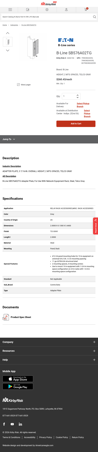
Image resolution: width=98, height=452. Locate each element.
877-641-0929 (9, 415)
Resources (9, 350)
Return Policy (78, 437)
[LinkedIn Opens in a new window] (20, 424)
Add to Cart (76, 123)
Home (5, 25)
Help (5, 359)
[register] (27, 9)
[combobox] (46, 17)
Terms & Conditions (11, 437)
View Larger (26, 85)
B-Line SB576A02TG (29, 25)
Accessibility (29, 437)
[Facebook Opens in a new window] (4, 424)
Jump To (7, 139)
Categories (14, 25)
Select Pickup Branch (87, 113)
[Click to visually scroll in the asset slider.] (8, 33)
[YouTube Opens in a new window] (12, 424)
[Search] (94, 17)
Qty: (58, 96)
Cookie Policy (62, 437)
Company (8, 342)
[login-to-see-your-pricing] (47, 9)
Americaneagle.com (44, 445)
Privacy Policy (45, 437)
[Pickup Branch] (66, 9)
